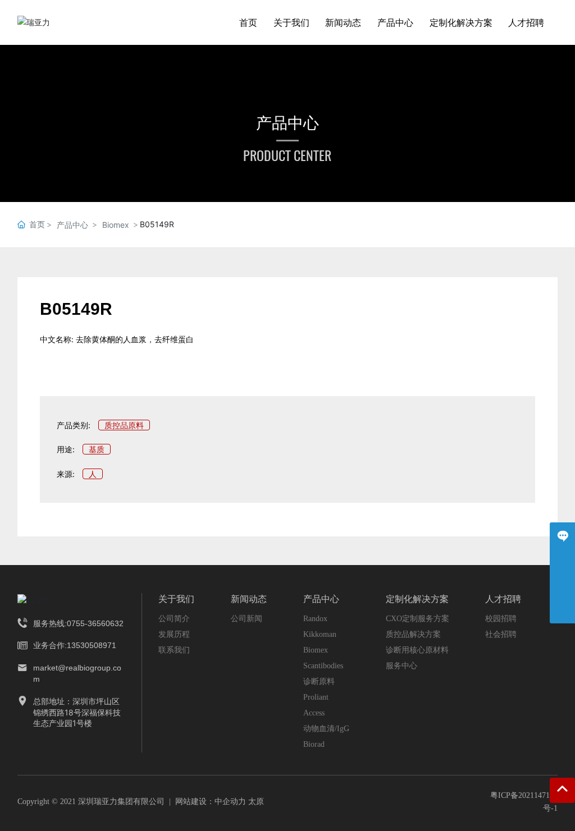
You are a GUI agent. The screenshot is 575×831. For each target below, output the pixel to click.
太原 (256, 801)
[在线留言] (562, 535)
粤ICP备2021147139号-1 (524, 801)
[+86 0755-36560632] (562, 585)
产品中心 (287, 122)
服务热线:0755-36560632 (78, 623)
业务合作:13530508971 (74, 645)
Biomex (115, 224)
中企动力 (230, 801)
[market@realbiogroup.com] (562, 610)
